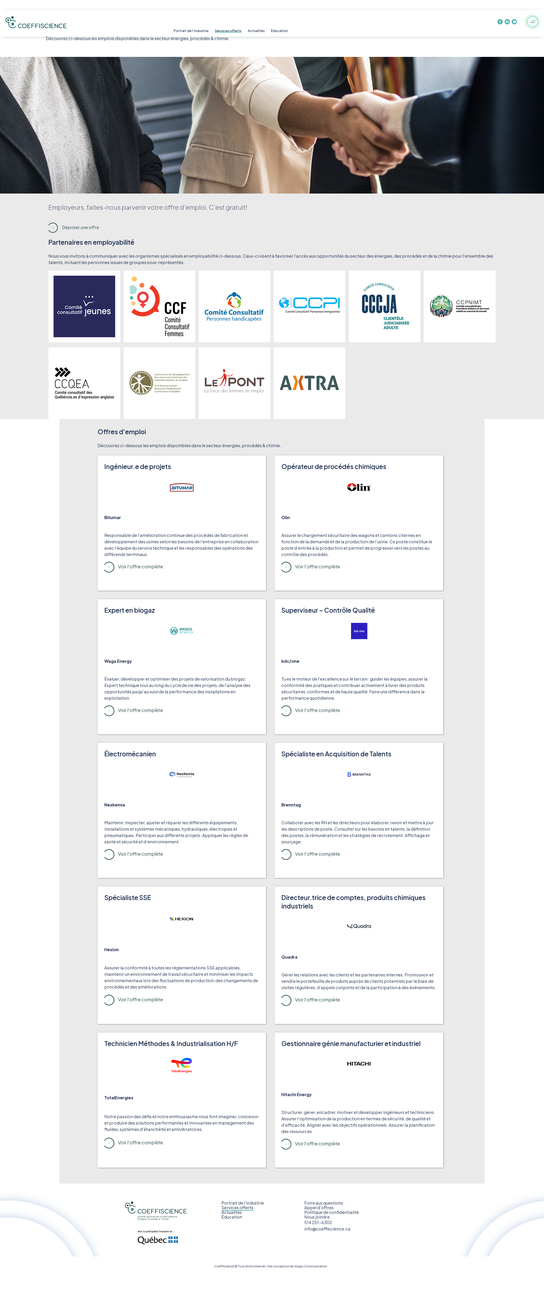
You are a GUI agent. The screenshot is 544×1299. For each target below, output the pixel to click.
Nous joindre (317, 1216)
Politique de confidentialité (331, 1212)
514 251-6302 (318, 1222)
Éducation (279, 31)
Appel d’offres (319, 1207)
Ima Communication (310, 1266)
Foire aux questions (323, 1202)
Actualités (256, 31)
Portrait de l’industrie (191, 31)
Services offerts (228, 31)
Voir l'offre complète (140, 566)
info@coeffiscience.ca (327, 1228)
